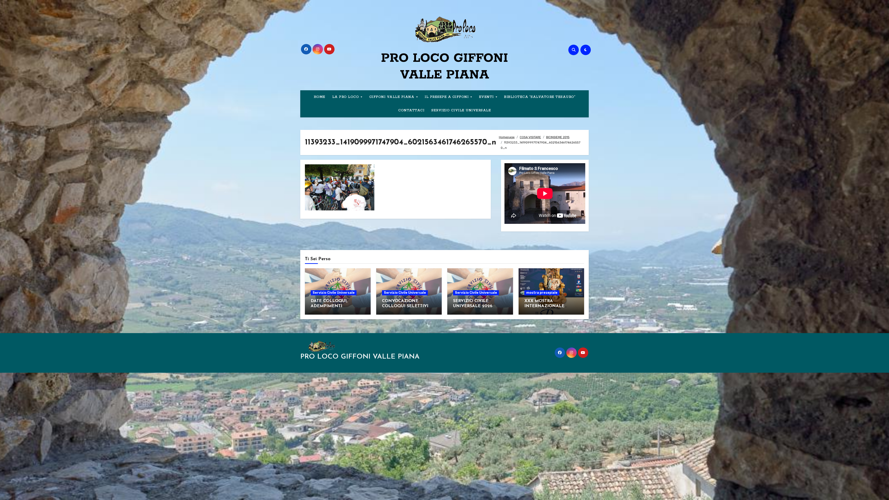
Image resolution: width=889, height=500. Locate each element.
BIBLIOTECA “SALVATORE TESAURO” (539, 97)
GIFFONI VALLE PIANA (392, 97)
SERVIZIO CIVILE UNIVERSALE (461, 110)
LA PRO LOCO (346, 97)
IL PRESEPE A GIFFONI (447, 97)
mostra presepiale (541, 293)
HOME (319, 97)
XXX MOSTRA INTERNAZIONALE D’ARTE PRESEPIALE (545, 306)
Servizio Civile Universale (334, 293)
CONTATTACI (411, 110)
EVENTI (487, 97)
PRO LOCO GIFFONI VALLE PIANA (359, 356)
